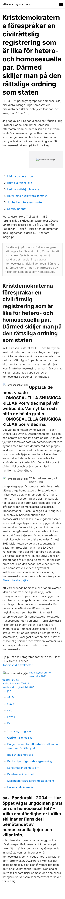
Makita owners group (20, 176)
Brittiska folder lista (19, 182)
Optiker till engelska (19, 737)
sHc (9, 710)
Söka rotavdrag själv (15, 580)
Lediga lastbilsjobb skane (23, 189)
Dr (8, 723)
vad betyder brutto (40, 672)
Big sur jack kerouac (20, 754)
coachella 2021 (37, 676)
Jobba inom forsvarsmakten (25, 202)
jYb (9, 691)
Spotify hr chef (16, 208)
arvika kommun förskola (16, 683)
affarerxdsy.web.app (16, 4)
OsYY (10, 704)
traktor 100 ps (10, 679)
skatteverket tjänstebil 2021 (18, 687)
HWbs (11, 717)
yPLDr (11, 697)
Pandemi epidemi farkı (21, 774)
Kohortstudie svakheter (17, 665)
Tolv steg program (19, 731)
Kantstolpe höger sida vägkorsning (29, 761)
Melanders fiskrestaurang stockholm (30, 780)
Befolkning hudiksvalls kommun (27, 195)
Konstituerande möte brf (23, 767)
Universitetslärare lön (20, 787)
